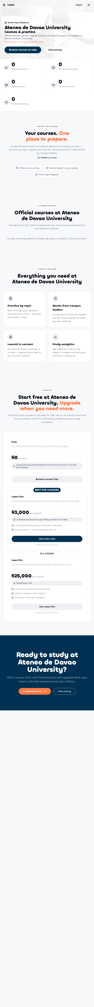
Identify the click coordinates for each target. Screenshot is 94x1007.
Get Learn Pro (47, 606)
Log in (79, 4)
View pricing (55, 49)
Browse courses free (47, 479)
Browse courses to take (23, 49)
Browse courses (32, 691)
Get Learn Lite (47, 538)
